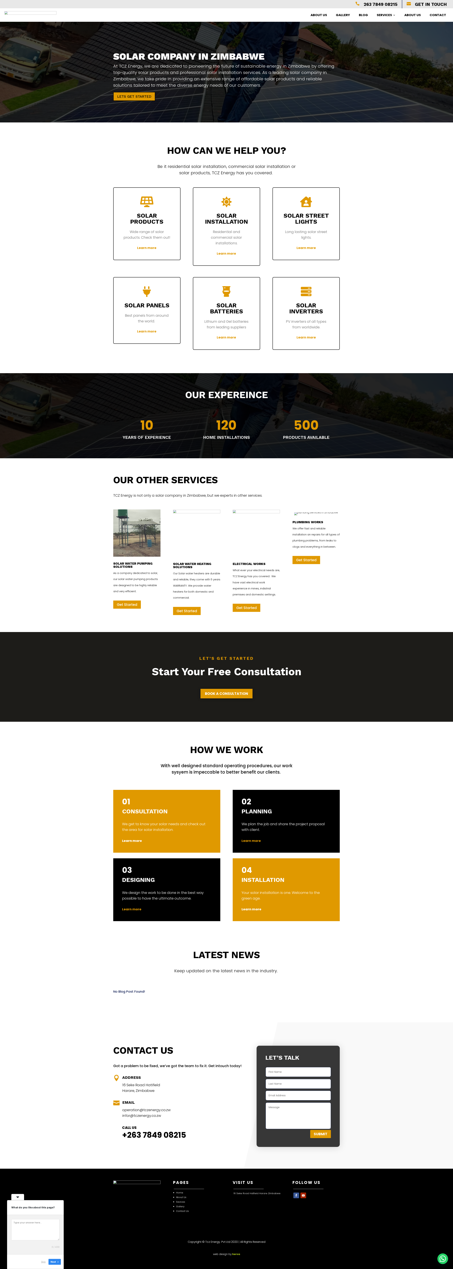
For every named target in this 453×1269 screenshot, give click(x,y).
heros (236, 1254)
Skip (43, 1261)
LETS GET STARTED (134, 96)
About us (412, 15)
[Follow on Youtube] (303, 1195)
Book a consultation (226, 693)
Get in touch (431, 4)
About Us (319, 15)
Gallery (343, 15)
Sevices (180, 1202)
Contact (438, 15)
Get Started (127, 604)
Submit (320, 1134)
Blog (363, 15)
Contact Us (183, 1211)
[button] (442, 1258)
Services (384, 15)
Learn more (146, 248)
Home (180, 1192)
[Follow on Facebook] (296, 1195)
